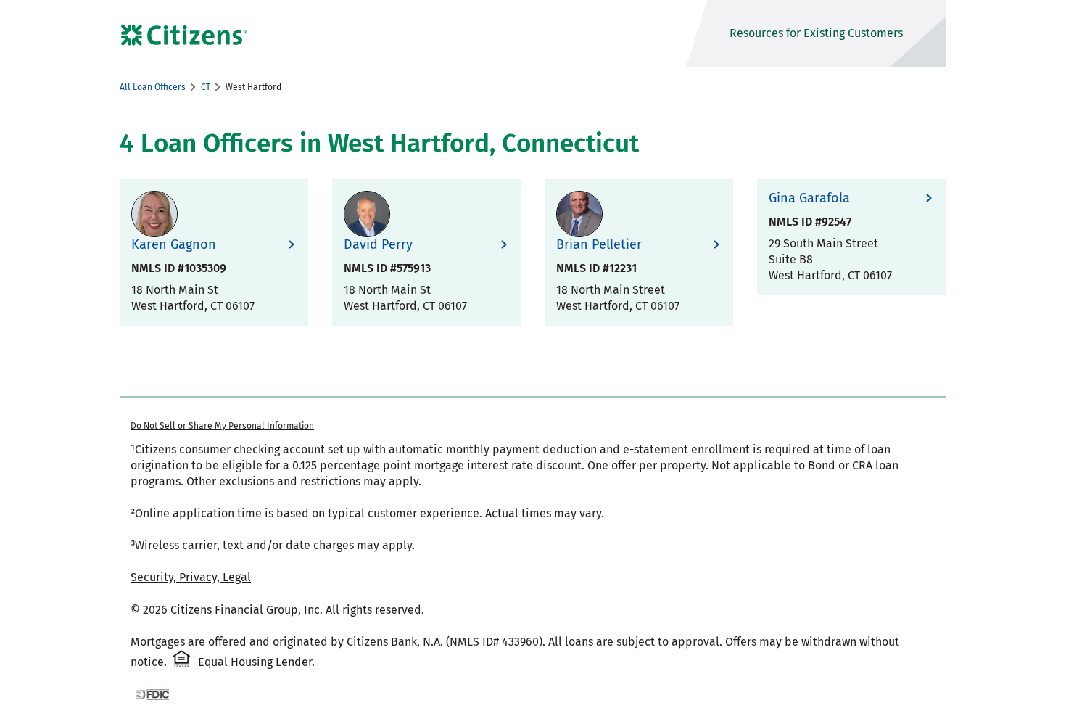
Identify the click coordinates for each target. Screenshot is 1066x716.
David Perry (378, 244)
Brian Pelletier (599, 244)
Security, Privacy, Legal (191, 577)
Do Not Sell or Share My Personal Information (222, 426)
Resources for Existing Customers (816, 33)
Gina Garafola (809, 198)
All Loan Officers (153, 87)
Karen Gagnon (173, 244)
